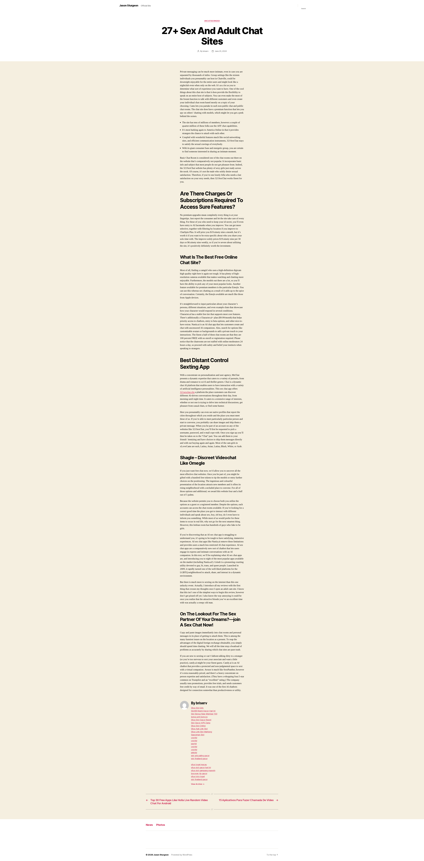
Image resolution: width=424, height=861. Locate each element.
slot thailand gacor (199, 758)
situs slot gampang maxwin (203, 770)
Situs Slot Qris (197, 708)
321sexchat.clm (187, 392)
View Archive (197, 784)
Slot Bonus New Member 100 (204, 714)
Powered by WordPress (181, 855)
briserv (205, 51)
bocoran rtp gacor (199, 773)
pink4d (194, 752)
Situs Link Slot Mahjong (201, 732)
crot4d (194, 738)
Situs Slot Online (198, 726)
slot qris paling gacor (200, 755)
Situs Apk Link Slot (199, 729)
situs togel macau (199, 764)
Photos (160, 824)
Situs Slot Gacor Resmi (201, 720)
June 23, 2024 (221, 51)
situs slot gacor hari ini (201, 767)
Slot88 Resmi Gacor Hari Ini (203, 711)
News (149, 824)
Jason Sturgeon (128, 5)
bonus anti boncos (199, 717)
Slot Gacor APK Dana (200, 723)
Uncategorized (212, 21)
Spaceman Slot (197, 735)
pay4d (194, 744)
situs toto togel (198, 776)
